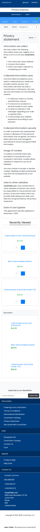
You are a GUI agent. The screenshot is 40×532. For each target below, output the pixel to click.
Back (6, 27)
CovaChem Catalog (12, 417)
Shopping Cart (10, 437)
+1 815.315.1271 (9, 484)
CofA (6, 447)
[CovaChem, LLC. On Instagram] (24, 385)
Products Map (9, 460)
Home (14, 27)
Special (25, 2)
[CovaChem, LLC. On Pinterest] (20, 385)
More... (31, 37)
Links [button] (27, 14)
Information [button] (15, 14)
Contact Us (6, 2)
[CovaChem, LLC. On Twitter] (11, 385)
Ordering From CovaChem (15, 407)
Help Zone (8, 463)
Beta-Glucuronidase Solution (23, 345)
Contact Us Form (11, 475)
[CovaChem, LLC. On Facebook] (15, 385)
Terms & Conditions (12, 411)
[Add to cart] (23, 248)
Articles (34, 2)
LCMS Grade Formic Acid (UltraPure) (21, 324)
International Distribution (14, 414)
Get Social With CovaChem (15, 424)
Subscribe (33, 395)
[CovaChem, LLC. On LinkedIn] (29, 385)
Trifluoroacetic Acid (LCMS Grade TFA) (22, 365)
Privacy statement (11, 421)
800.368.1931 (9, 479)
